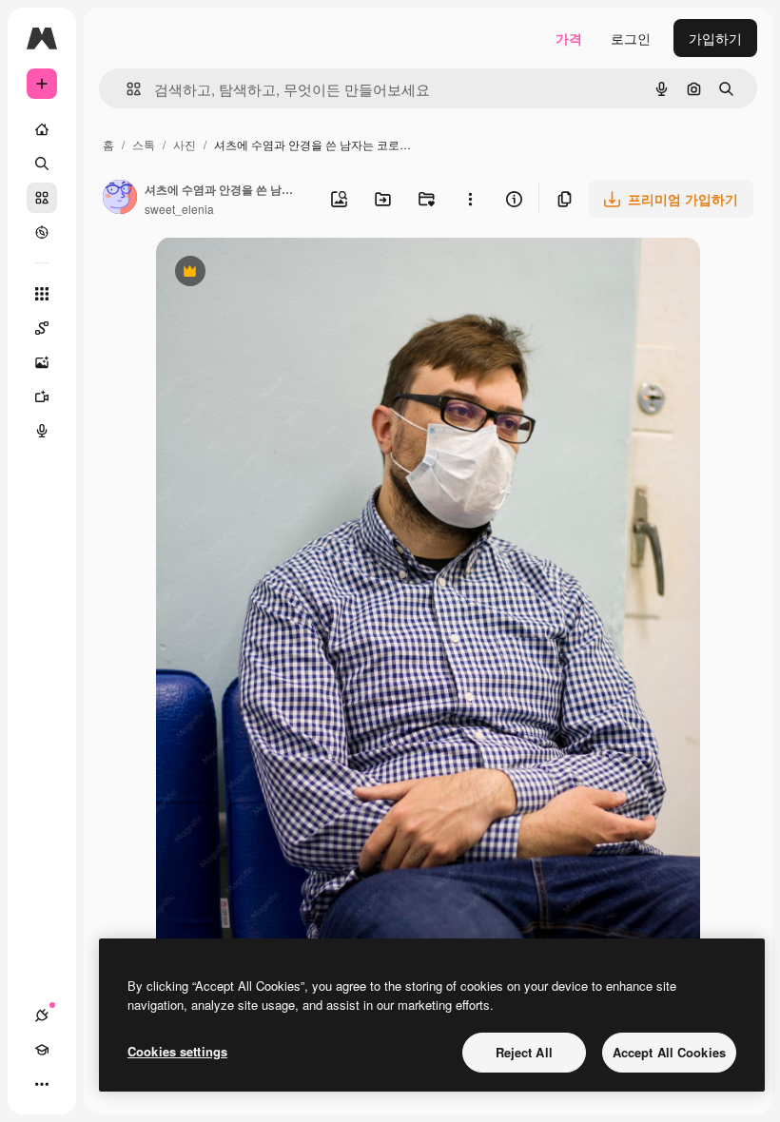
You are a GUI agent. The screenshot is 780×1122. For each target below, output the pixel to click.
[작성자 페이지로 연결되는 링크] (120, 199)
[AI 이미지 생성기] (42, 362)
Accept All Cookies (669, 1052)
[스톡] (42, 198)
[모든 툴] (42, 294)
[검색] (42, 163)
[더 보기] (42, 1084)
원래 (265, 273)
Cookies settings (177, 1051)
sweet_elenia (179, 209)
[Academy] (42, 1050)
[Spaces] (42, 328)
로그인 (631, 38)
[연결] (42, 1015)
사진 (184, 144)
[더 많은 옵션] (470, 199)
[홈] (42, 129)
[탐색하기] (42, 232)
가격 (569, 38)
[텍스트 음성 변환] (42, 431)
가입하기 (715, 38)
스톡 (143, 144)
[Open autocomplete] (126, 89)
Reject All (524, 1052)
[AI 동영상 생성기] (42, 396)
